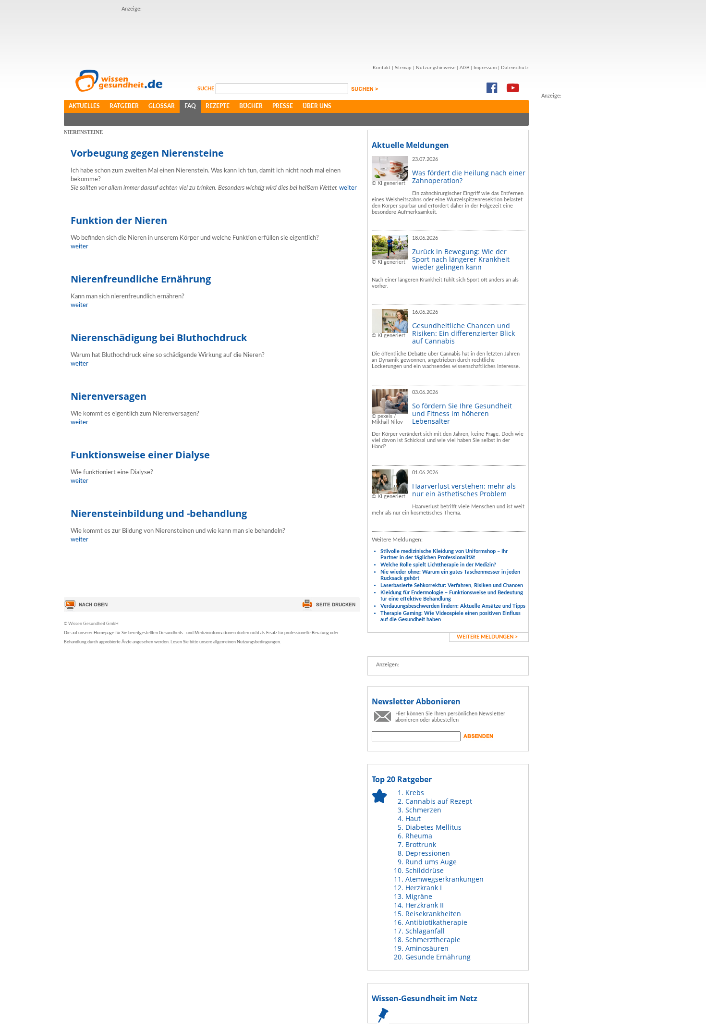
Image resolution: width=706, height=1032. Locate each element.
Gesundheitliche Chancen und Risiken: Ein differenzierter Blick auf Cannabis (463, 333)
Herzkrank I (423, 887)
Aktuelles (84, 106)
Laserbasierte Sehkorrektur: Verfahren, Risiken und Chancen (451, 585)
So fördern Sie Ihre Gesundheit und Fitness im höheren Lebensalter (462, 413)
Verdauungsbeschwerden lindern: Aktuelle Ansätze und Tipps (452, 606)
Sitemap (403, 67)
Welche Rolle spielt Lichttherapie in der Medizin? (438, 564)
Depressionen (427, 853)
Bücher (251, 106)
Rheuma (418, 835)
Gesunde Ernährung (438, 956)
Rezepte (218, 106)
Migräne (418, 896)
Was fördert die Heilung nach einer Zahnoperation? (468, 176)
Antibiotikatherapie (436, 922)
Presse (282, 106)
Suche (206, 88)
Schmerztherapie (433, 939)
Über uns (317, 106)
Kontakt (381, 67)
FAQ (190, 106)
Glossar (161, 106)
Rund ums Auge (431, 861)
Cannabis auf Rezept (438, 801)
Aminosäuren (427, 948)
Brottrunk (420, 844)
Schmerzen (423, 809)
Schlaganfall (425, 930)
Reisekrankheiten (433, 913)
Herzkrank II (424, 904)
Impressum (485, 67)
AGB (464, 67)
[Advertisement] (296, 35)
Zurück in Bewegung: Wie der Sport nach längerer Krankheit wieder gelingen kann (461, 259)
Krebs (414, 792)
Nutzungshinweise (435, 67)
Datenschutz (515, 67)
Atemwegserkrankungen (444, 879)
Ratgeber (124, 106)
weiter (348, 188)
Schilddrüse (424, 870)
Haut (413, 818)
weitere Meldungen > (487, 636)
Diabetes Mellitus (433, 827)
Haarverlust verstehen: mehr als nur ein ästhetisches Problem (464, 489)
